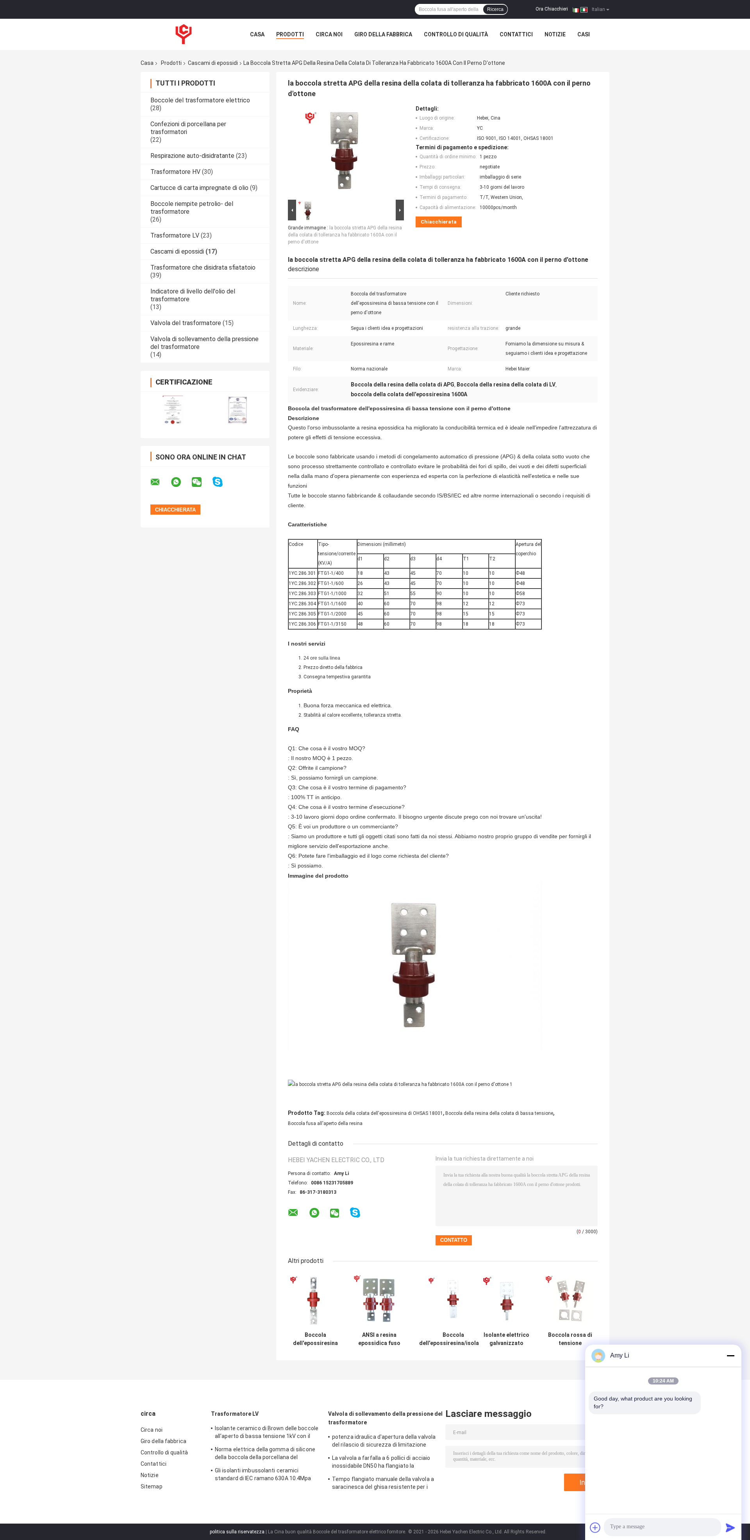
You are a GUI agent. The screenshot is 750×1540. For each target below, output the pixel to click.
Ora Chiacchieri (552, 9)
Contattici (516, 34)
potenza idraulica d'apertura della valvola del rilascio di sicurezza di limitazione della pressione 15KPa (384, 1442)
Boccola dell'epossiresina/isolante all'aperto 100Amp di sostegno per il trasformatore (453, 1339)
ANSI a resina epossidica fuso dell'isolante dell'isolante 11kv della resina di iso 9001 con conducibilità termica (379, 1339)
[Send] (730, 1527)
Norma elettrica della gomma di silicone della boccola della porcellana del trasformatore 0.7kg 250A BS (265, 1454)
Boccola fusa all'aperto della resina (325, 1123)
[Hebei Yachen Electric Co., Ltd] (184, 34)
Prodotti (290, 34)
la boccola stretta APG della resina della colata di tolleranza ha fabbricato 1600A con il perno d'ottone (345, 235)
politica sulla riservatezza (237, 1532)
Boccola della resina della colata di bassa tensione (499, 1113)
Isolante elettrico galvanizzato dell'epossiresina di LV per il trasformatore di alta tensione (506, 1339)
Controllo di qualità (456, 34)
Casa (257, 34)
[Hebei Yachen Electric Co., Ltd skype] (222, 482)
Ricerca (495, 9)
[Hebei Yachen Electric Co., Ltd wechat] (201, 482)
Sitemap (151, 1486)
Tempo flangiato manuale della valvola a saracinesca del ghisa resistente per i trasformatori (383, 1484)
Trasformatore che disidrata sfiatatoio (202, 267)
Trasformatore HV (175, 171)
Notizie (555, 34)
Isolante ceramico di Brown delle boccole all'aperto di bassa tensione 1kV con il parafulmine (266, 1433)
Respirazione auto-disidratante (192, 155)
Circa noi (329, 34)
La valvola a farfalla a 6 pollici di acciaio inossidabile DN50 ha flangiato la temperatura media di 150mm (381, 1463)
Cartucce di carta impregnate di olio (199, 187)
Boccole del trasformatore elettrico (200, 100)
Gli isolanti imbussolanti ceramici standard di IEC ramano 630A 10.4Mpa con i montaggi (263, 1475)
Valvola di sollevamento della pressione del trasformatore (385, 1418)
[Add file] (595, 1527)
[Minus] (730, 1355)
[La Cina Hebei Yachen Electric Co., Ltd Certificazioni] (173, 409)
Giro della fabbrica (383, 34)
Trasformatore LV (174, 235)
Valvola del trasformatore (185, 323)
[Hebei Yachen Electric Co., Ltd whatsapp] (181, 482)
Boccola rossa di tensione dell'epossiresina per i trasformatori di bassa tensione (570, 1339)
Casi (583, 34)
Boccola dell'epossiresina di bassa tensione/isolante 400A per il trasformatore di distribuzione (315, 1339)
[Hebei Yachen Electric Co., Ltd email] (160, 482)
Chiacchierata (439, 222)
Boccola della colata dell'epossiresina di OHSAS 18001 (385, 1113)
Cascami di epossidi (213, 63)
